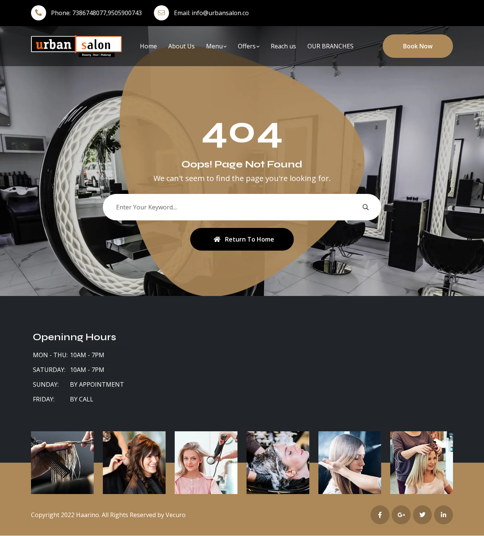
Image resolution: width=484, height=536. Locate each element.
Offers (247, 46)
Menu (214, 46)
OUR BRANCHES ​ (331, 46)
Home (148, 46)
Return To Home (249, 239)
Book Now (418, 46)
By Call (81, 399)
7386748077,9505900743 (107, 13)
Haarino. (88, 515)
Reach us (283, 46)
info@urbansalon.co (220, 13)
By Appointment (97, 384)
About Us (181, 46)
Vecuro (176, 515)
